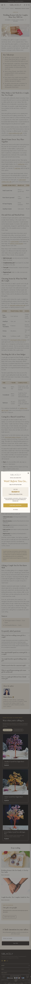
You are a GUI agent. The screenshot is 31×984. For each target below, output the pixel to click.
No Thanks (15, 509)
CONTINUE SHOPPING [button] (15, 505)
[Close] (28, 473)
